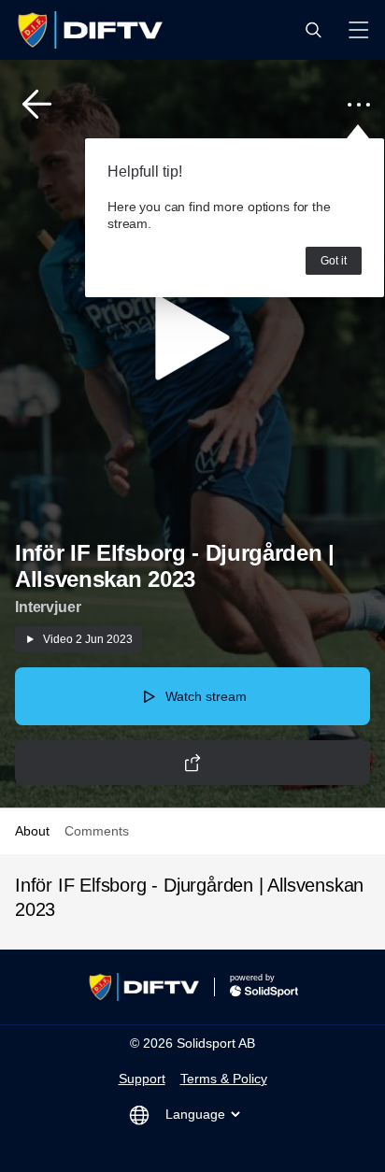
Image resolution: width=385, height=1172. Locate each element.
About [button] (32, 830)
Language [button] (195, 1114)
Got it (334, 260)
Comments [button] (96, 830)
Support (142, 1078)
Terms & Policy (223, 1078)
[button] (313, 30)
